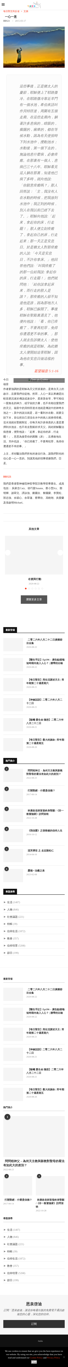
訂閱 (34, 1324)
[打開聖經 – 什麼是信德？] (13, 795)
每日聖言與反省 (11, 11)
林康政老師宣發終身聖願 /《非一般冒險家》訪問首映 (45, 812)
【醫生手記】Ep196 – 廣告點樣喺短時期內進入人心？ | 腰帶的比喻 (45, 661)
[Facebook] (22, 1341)
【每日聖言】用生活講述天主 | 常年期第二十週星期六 (45, 681)
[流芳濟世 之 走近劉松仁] (13, 855)
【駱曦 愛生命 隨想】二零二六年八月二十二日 (45, 721)
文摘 (26, 11)
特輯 (9, 924)
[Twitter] (26, 1341)
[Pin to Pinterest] (13, 517)
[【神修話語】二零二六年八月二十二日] (13, 704)
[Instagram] (31, 1341)
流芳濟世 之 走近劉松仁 (40, 850)
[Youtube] (35, 1341)
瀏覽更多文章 (34, 599)
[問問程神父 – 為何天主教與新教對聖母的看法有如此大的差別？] (13, 775)
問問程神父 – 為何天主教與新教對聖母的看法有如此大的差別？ (44, 772)
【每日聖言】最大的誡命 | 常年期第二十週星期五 (45, 741)
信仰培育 (12, 945)
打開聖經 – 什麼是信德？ (40, 790)
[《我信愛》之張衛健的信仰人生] (13, 835)
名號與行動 (34, 579)
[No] (64, 1357)
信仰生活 (12, 931)
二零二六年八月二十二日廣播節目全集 (44, 641)
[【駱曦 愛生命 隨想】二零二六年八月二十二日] (13, 724)
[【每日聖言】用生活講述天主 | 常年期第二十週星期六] (13, 684)
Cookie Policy (36, 1357)
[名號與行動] (34, 555)
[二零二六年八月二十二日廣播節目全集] (13, 644)
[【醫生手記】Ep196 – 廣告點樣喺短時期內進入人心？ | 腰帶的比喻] (13, 664)
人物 (9, 909)
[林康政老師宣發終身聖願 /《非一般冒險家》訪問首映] (13, 815)
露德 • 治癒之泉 (35, 870)
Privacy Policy (53, 1357)
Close (34, 1362)
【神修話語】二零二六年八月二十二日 (44, 701)
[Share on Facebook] (6, 517)
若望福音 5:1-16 (46, 371)
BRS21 (6, 21)
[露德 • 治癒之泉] (13, 875)
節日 (9, 952)
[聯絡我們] (46, 1341)
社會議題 (12, 916)
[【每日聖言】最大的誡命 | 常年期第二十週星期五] (13, 744)
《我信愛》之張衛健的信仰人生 (44, 830)
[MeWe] (40, 1342)
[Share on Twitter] (9, 517)
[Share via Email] (16, 517)
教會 (9, 938)
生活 (9, 902)
